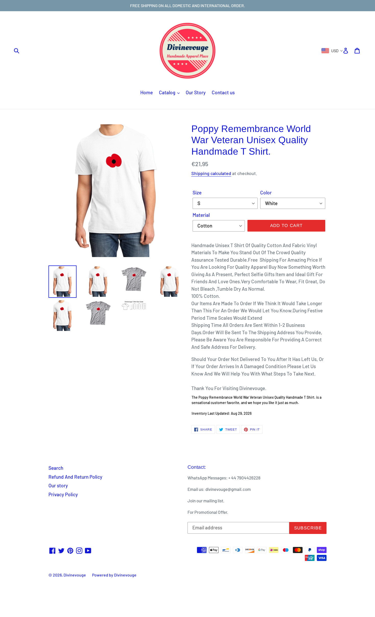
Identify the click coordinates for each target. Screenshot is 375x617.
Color (266, 192)
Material (201, 215)
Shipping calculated (211, 173)
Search (55, 468)
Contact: (197, 467)
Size (197, 192)
